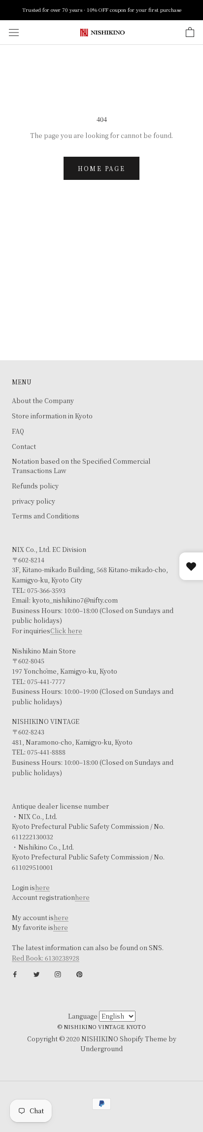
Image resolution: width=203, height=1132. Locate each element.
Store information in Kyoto (52, 416)
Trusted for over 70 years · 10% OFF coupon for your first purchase (101, 9)
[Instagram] (58, 973)
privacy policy (33, 501)
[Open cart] (190, 32)
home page (102, 168)
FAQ (18, 431)
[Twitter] (37, 973)
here (42, 887)
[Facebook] (15, 973)
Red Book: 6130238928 (45, 958)
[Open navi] (14, 32)
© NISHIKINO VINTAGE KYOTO (102, 1026)
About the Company (43, 400)
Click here (66, 630)
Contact (24, 446)
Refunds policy (35, 485)
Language (83, 1016)
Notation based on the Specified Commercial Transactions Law (81, 466)
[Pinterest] (79, 973)
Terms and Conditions (45, 516)
